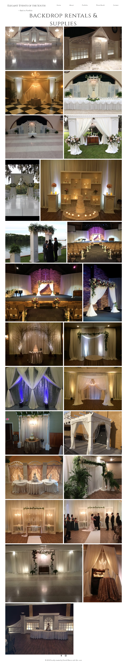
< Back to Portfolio (25, 11)
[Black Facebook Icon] (61, 656)
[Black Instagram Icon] (66, 656)
